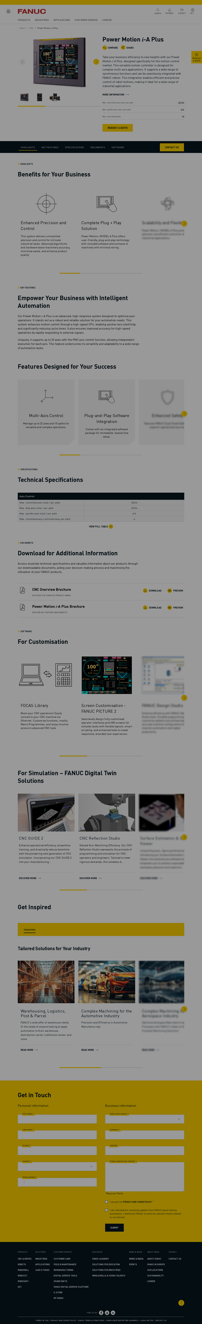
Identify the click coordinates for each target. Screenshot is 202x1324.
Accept (147, 672)
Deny (102, 672)
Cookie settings (124, 672)
